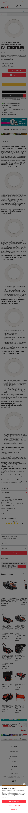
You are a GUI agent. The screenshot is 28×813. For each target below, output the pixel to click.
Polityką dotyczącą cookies (12, 792)
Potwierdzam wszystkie (14, 801)
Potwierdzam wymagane (14, 805)
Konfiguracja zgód (14, 809)
